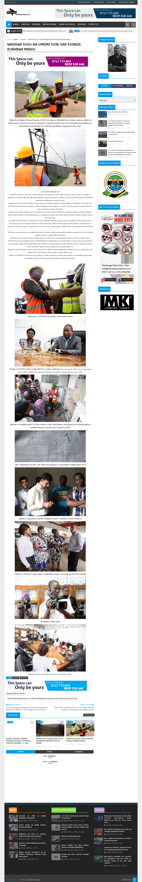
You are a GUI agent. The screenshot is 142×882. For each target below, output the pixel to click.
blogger (20, 752)
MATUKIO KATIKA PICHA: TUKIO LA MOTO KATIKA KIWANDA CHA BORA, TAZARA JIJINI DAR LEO (75, 827)
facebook (79, 752)
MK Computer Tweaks (126, 2)
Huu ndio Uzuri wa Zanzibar (117, 112)
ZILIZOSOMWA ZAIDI (117, 86)
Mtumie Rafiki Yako (15, 694)
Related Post (13, 715)
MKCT (133, 880)
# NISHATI (24, 678)
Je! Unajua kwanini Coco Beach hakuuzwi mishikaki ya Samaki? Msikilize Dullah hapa (119, 123)
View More (89, 715)
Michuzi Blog (98, 2)
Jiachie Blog (111, 2)
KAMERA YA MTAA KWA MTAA (63, 810)
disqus (49, 752)
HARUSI (13, 810)
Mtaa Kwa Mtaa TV (84, 2)
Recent (104, 86)
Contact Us (93, 24)
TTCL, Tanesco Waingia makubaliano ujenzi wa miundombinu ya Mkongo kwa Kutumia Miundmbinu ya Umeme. (122, 152)
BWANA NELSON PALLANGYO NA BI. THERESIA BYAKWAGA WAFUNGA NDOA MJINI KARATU (32, 854)
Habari (16, 24)
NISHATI (23, 39)
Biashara (36, 24)
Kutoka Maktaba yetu (115, 141)
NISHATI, (40, 54)
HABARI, (34, 54)
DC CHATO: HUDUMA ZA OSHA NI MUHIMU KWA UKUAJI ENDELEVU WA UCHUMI (78, 31)
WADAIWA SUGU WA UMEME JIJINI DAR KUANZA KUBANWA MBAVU (79, 740)
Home (9, 39)
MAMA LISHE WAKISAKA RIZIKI (70, 836)
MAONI (129, 86)
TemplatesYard (71, 877)
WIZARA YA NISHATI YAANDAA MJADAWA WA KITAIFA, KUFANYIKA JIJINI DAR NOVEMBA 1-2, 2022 (18, 741)
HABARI (49, 31)
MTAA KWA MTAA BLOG (13, 880)
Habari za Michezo (67, 24)
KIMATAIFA (99, 810)
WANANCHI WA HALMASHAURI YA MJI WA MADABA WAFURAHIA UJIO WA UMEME (49, 741)
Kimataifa (25, 24)
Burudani (82, 24)
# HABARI (15, 678)
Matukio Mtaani (49, 24)
